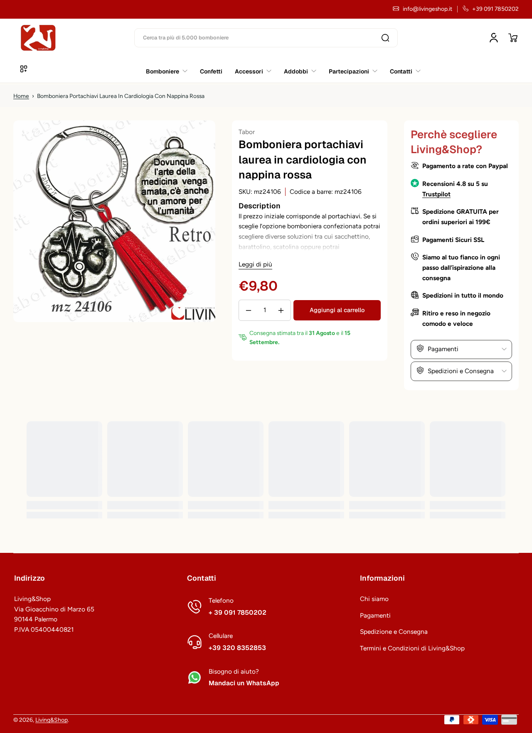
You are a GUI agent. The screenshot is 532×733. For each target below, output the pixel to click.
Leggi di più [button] (255, 264)
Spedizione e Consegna (394, 631)
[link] (402, 71)
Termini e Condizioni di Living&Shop (412, 648)
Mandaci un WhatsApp (244, 683)
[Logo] (38, 38)
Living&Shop (51, 719)
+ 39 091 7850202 (237, 612)
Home (21, 96)
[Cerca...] (385, 37)
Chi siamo (374, 599)
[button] (513, 38)
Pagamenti (375, 615)
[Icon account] (494, 38)
